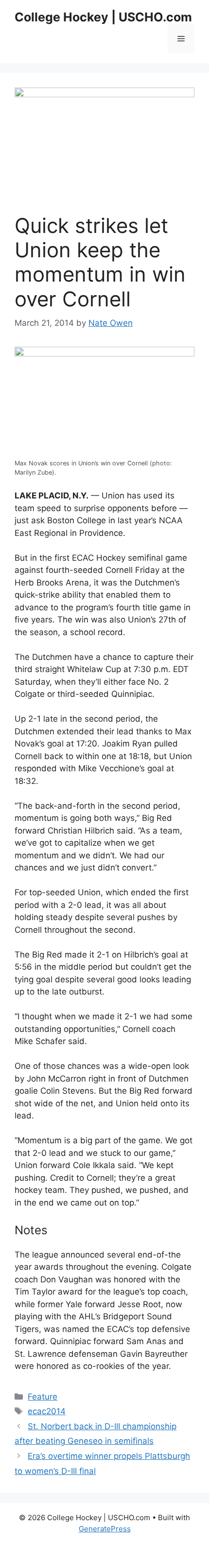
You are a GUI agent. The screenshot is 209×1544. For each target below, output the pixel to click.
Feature (42, 1397)
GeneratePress (105, 1528)
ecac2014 (47, 1411)
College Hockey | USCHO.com (103, 17)
